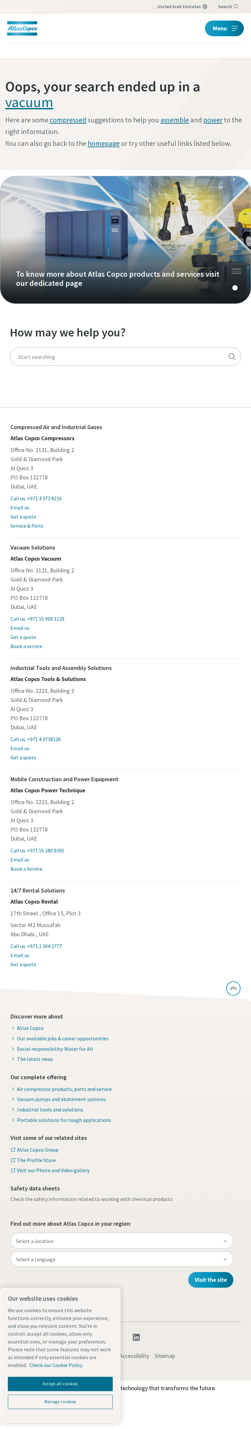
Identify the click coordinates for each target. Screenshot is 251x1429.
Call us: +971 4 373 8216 (36, 498)
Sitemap (165, 1355)
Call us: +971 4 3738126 (35, 739)
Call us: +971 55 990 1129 (37, 618)
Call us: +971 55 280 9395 (37, 850)
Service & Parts (26, 525)
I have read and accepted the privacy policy (111, 502)
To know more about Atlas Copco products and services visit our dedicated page (125, 239)
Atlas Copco (30, 1028)
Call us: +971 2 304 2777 (36, 946)
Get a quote (23, 516)
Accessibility (134, 1355)
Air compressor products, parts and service (64, 1089)
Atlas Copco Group (38, 1149)
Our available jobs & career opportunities (63, 1038)
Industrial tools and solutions (50, 1109)
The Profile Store (36, 1160)
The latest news (35, 1059)
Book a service (26, 646)
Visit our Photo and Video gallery (53, 1170)
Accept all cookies (60, 1384)
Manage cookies (60, 1402)
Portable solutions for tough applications (64, 1120)
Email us (19, 507)
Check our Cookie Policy (55, 1365)
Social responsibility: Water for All (55, 1049)
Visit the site (211, 1279)
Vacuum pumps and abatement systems (61, 1099)
